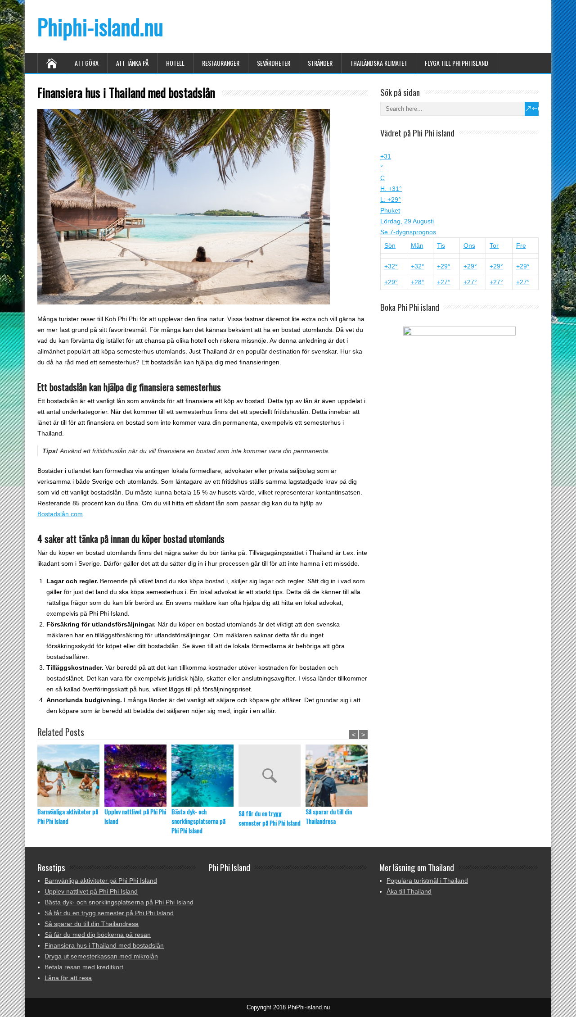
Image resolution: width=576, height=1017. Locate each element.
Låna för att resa (68, 977)
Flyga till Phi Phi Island (456, 63)
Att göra (87, 63)
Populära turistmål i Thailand (427, 880)
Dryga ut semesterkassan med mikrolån (101, 956)
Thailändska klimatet (378, 63)
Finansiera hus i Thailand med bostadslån (104, 945)
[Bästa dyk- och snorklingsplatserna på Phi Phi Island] (204, 776)
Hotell (175, 63)
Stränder (320, 63)
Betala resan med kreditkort (84, 967)
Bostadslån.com (60, 514)
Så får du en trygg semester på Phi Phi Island (269, 817)
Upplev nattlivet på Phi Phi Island (135, 816)
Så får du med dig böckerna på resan (98, 934)
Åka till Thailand (409, 891)
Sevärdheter (273, 63)
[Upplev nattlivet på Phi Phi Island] (137, 776)
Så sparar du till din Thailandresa (329, 816)
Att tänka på (132, 63)
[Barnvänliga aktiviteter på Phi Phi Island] (70, 776)
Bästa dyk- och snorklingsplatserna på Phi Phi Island (198, 821)
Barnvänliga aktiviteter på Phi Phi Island (67, 816)
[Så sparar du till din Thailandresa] (339, 776)
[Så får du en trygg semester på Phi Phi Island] (272, 776)
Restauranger (220, 63)
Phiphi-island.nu (100, 26)
